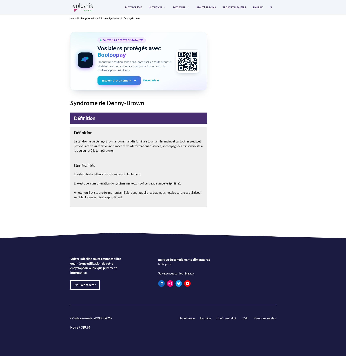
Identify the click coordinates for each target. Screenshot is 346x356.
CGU (245, 318)
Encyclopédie (133, 7)
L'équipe (205, 318)
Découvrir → (151, 80)
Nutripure (164, 264)
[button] (271, 7)
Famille (258, 7)
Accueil (74, 18)
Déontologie (187, 318)
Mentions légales (265, 318)
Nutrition (155, 7)
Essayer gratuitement (117, 80)
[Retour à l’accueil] (83, 7)
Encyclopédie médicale (94, 18)
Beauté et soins (206, 7)
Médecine (179, 7)
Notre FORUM (80, 327)
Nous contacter (85, 285)
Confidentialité (226, 318)
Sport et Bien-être (234, 7)
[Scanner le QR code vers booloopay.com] (187, 61)
